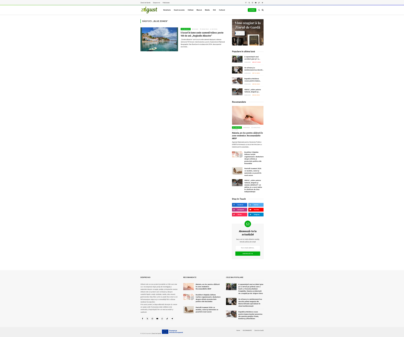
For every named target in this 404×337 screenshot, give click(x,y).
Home (238, 330)
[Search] (262, 10)
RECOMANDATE (185, 29)
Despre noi (156, 2)
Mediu (207, 10)
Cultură (222, 10)
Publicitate (166, 2)
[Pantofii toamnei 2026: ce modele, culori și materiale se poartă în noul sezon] (237, 170)
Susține (252, 10)
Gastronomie (179, 10)
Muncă (199, 10)
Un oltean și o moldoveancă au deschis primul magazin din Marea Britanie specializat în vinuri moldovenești (253, 69)
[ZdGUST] (149, 10)
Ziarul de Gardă (145, 2)
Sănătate (167, 10)
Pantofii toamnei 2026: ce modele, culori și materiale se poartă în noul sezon (252, 172)
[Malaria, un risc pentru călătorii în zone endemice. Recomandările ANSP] (248, 115)
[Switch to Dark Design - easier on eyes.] (259, 10)
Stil (214, 10)
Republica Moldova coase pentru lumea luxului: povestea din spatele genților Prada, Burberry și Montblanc (253, 80)
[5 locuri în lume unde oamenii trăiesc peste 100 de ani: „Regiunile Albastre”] (159, 39)
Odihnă (190, 10)
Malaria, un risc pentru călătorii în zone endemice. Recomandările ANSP (247, 136)
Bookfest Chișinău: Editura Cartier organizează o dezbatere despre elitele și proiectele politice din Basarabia (254, 157)
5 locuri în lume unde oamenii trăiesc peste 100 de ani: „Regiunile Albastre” (202, 34)
